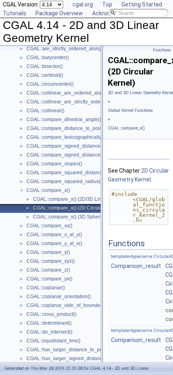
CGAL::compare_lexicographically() (66, 137)
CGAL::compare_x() (48, 190)
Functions (162, 50)
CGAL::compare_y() (48, 252)
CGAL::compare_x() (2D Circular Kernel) (77, 208)
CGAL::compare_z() (48, 270)
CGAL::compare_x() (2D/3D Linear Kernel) (79, 199)
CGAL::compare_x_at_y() (54, 234)
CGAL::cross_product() (51, 314)
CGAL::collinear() (45, 110)
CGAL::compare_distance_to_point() (67, 128)
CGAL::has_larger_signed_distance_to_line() (76, 358)
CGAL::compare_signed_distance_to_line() (74, 146)
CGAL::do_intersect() (49, 332)
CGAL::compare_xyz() (51, 261)
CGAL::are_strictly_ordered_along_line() (71, 49)
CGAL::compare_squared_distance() (67, 172)
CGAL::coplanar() (46, 288)
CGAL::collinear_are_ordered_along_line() (74, 93)
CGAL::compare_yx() (49, 279)
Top (107, 4)
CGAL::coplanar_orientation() (59, 296)
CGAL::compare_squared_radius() (64, 181)
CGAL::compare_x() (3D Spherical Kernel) (79, 217)
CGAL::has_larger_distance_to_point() (69, 349)
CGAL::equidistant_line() (53, 341)
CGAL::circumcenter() (50, 84)
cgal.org (82, 4)
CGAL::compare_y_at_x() (54, 243)
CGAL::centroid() (45, 75)
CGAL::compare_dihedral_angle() (64, 119)
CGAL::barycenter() (48, 57)
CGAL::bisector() (45, 66)
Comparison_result (136, 266)
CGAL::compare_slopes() (54, 164)
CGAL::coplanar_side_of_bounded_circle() (74, 305)
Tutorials (14, 13)
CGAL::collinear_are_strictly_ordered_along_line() (82, 102)
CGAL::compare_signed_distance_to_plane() (76, 155)
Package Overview (59, 13)
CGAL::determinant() (49, 323)
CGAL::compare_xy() (49, 226)
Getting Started (142, 4)
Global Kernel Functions (130, 110)
